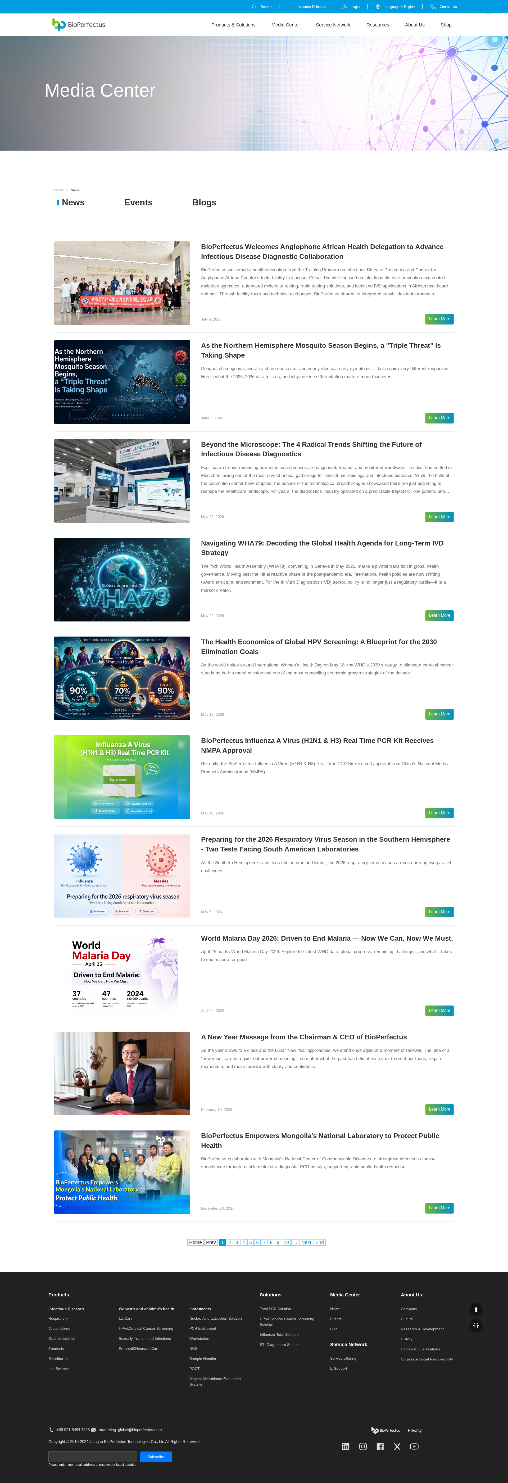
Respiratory (58, 1318)
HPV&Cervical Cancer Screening (146, 1328)
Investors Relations (311, 7)
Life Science (58, 1369)
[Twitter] (397, 1446)
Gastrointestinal (61, 1338)
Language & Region (400, 7)
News (73, 202)
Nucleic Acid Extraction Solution (215, 1318)
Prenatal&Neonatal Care (139, 1348)
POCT (194, 1369)
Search (266, 7)
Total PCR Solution (275, 1309)
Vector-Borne (59, 1328)
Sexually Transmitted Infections (145, 1338)
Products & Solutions (233, 25)
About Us (415, 25)
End (319, 1242)
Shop (446, 25)
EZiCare (126, 1318)
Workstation (199, 1338)
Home (58, 190)
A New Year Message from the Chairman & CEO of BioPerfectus (304, 1037)
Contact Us (448, 7)
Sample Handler (202, 1358)
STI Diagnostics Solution (280, 1344)
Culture (407, 1319)
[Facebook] (380, 1446)
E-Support (338, 1368)
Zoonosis (56, 1348)
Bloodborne (58, 1358)
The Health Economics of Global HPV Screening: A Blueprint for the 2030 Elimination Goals (319, 647)
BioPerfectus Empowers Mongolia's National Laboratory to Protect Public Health (320, 1141)
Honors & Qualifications (420, 1349)
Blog (334, 1329)
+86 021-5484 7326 (73, 1429)
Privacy (415, 1430)
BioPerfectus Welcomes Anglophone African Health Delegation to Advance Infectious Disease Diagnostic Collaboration (322, 251)
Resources (377, 25)
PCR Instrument (202, 1328)
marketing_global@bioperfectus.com (130, 1429)
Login (355, 7)
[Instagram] (363, 1446)
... (295, 1242)
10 (286, 1242)
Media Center (285, 25)
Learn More (439, 319)
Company (409, 1309)
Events (138, 202)
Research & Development (422, 1329)
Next (306, 1242)
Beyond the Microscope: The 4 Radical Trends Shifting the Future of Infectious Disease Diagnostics (311, 449)
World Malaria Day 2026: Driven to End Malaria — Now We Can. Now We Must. (327, 938)
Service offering (343, 1358)
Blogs (204, 202)
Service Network (333, 25)
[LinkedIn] (346, 1446)
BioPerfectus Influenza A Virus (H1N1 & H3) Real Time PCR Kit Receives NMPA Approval (317, 745)
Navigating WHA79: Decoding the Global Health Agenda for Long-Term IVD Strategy (322, 548)
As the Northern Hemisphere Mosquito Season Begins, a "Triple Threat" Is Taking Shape (321, 350)
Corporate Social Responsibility (427, 1359)
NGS (193, 1348)
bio (78, 24)
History (406, 1339)
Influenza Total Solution (279, 1334)
